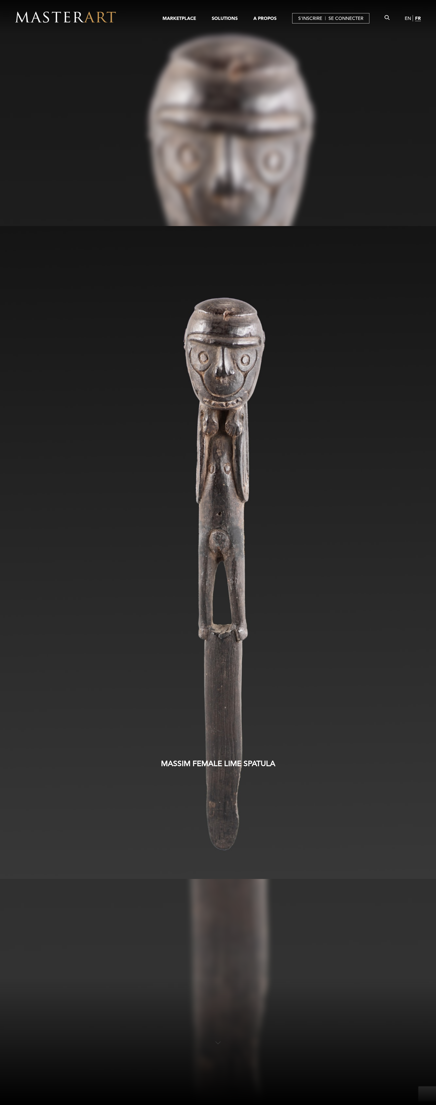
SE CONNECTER (346, 18)
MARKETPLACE (179, 18)
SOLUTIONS (225, 18)
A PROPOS (265, 18)
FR (418, 18)
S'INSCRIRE (310, 18)
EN (408, 18)
